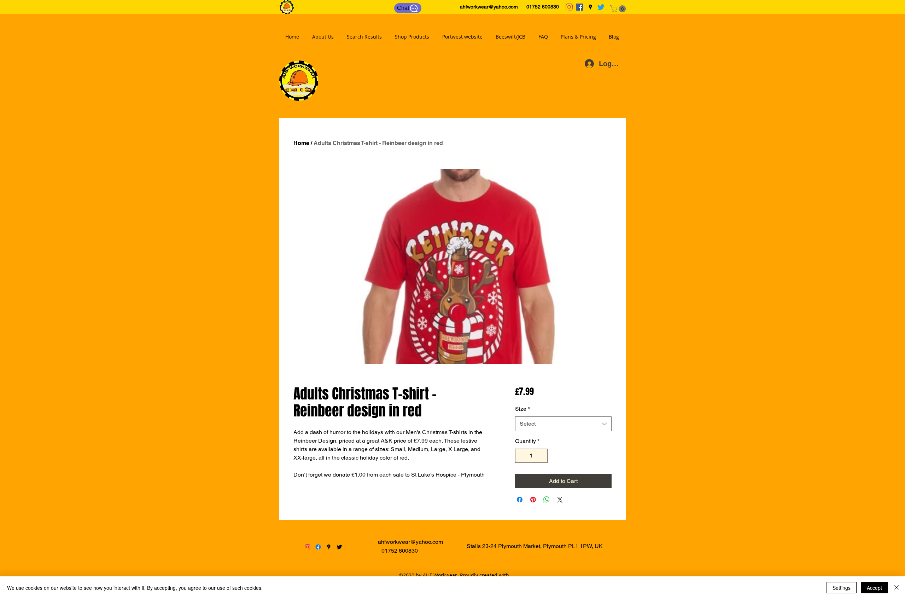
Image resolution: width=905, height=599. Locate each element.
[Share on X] (560, 499)
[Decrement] (521, 455)
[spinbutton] (531, 455)
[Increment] (542, 455)
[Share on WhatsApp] (546, 499)
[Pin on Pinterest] (533, 499)
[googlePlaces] (590, 7)
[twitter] (601, 7)
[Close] (896, 587)
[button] (618, 8)
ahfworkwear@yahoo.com (489, 7)
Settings (842, 587)
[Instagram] (569, 7)
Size (522, 408)
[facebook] (579, 7)
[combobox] (563, 424)
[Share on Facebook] (519, 499)
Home (301, 143)
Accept (874, 587)
